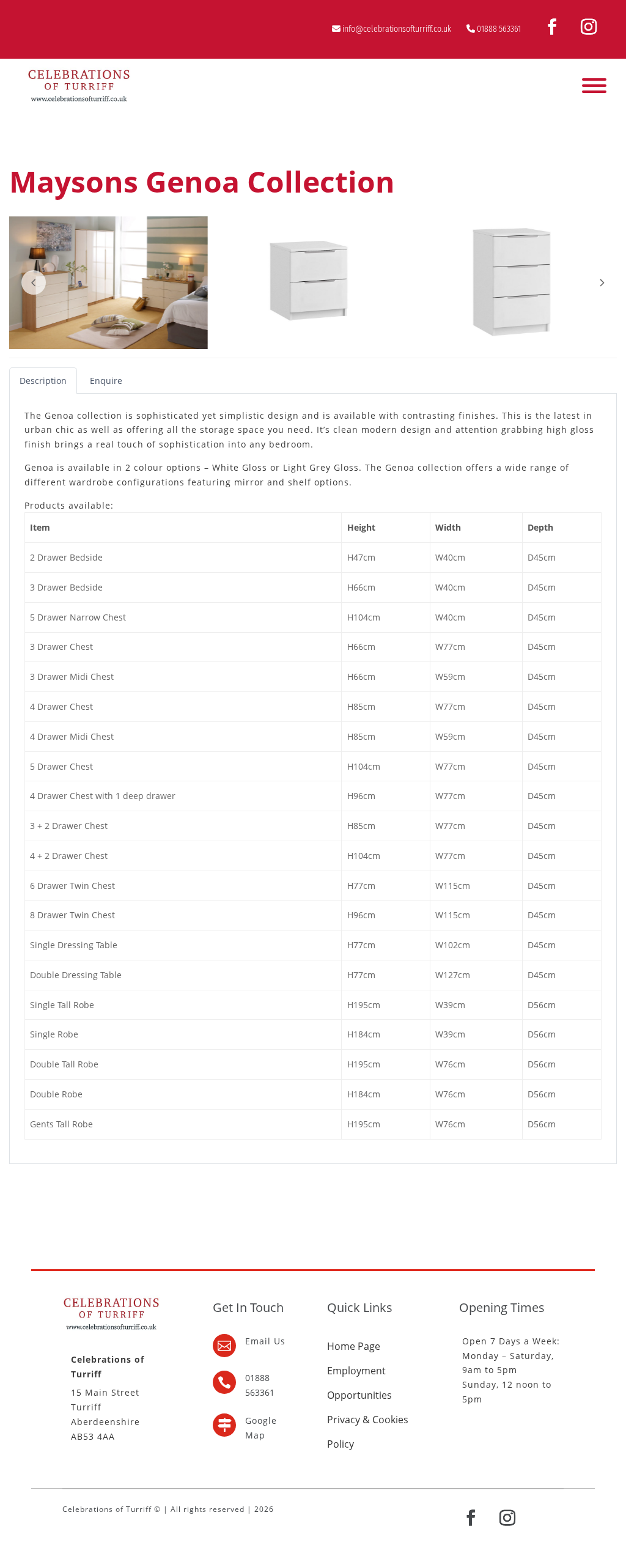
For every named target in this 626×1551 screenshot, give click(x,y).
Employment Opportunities (359, 1383)
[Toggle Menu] (594, 85)
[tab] (43, 380)
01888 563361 (499, 29)
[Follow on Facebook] (552, 27)
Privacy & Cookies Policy (367, 1432)
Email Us (265, 1341)
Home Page (353, 1346)
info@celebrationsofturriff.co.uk (396, 29)
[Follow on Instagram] (589, 27)
